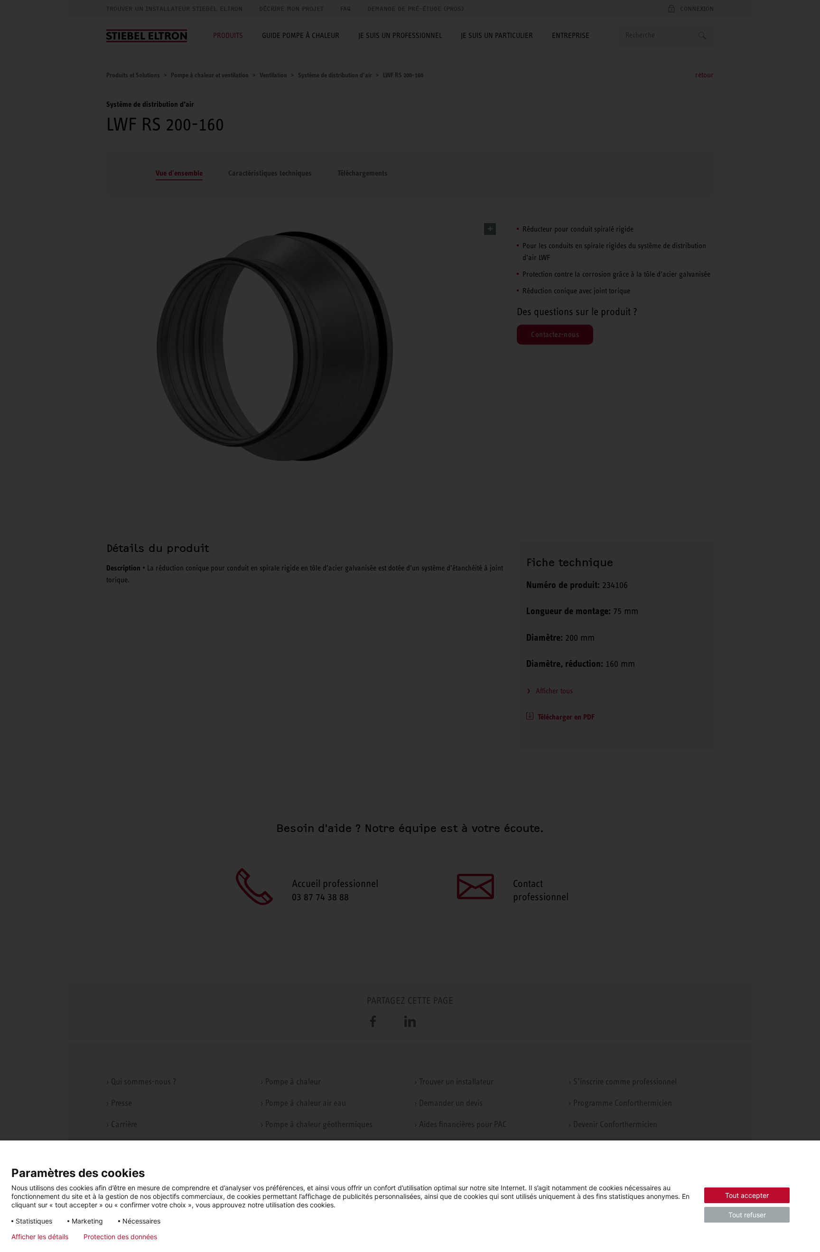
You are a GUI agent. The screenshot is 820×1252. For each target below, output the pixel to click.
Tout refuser (747, 1215)
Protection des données (120, 1237)
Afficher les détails (39, 1237)
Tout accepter (747, 1195)
